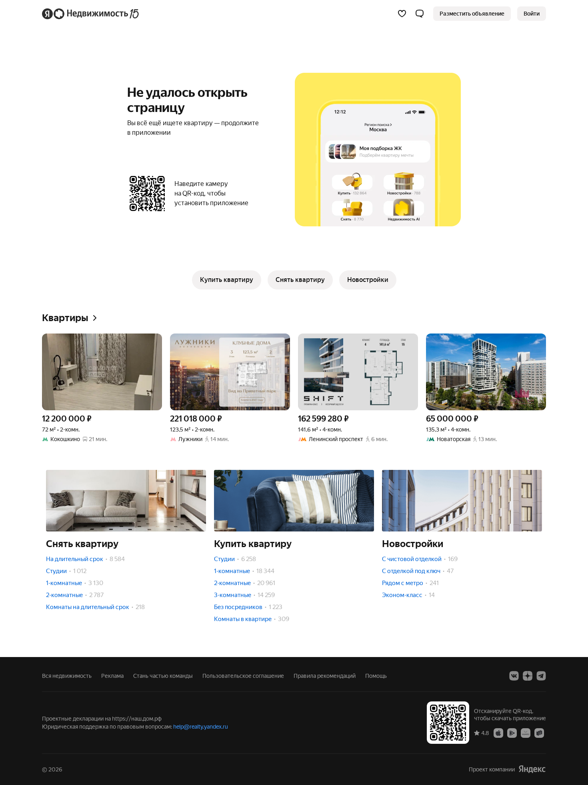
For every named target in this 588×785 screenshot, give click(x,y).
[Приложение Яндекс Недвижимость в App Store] (498, 732)
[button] (419, 13)
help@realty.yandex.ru (200, 726)
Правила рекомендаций (325, 676)
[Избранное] (402, 13)
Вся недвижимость (67, 676)
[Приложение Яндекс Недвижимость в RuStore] (539, 732)
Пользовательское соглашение (243, 676)
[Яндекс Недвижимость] (91, 13)
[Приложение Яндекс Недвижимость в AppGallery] (525, 732)
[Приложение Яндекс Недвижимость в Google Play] (512, 732)
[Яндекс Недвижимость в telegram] (541, 676)
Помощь (376, 676)
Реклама (112, 676)
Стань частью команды (163, 676)
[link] (531, 13)
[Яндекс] (532, 769)
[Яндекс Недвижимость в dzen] (527, 676)
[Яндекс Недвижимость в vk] (514, 676)
